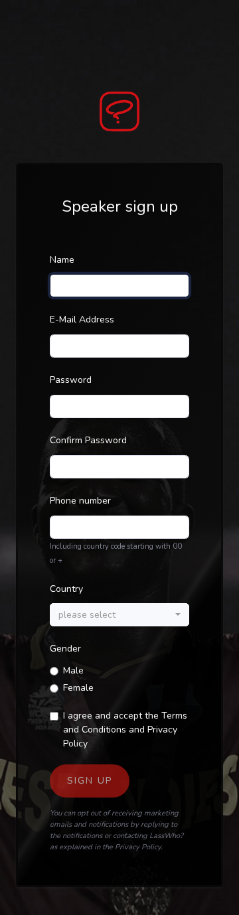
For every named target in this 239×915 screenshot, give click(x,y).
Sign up (89, 780)
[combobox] (119, 614)
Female (78, 687)
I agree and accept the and (125, 729)
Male (73, 670)
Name (62, 259)
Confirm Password (88, 440)
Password (71, 380)
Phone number (80, 500)
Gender (65, 648)
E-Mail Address (82, 319)
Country (66, 589)
